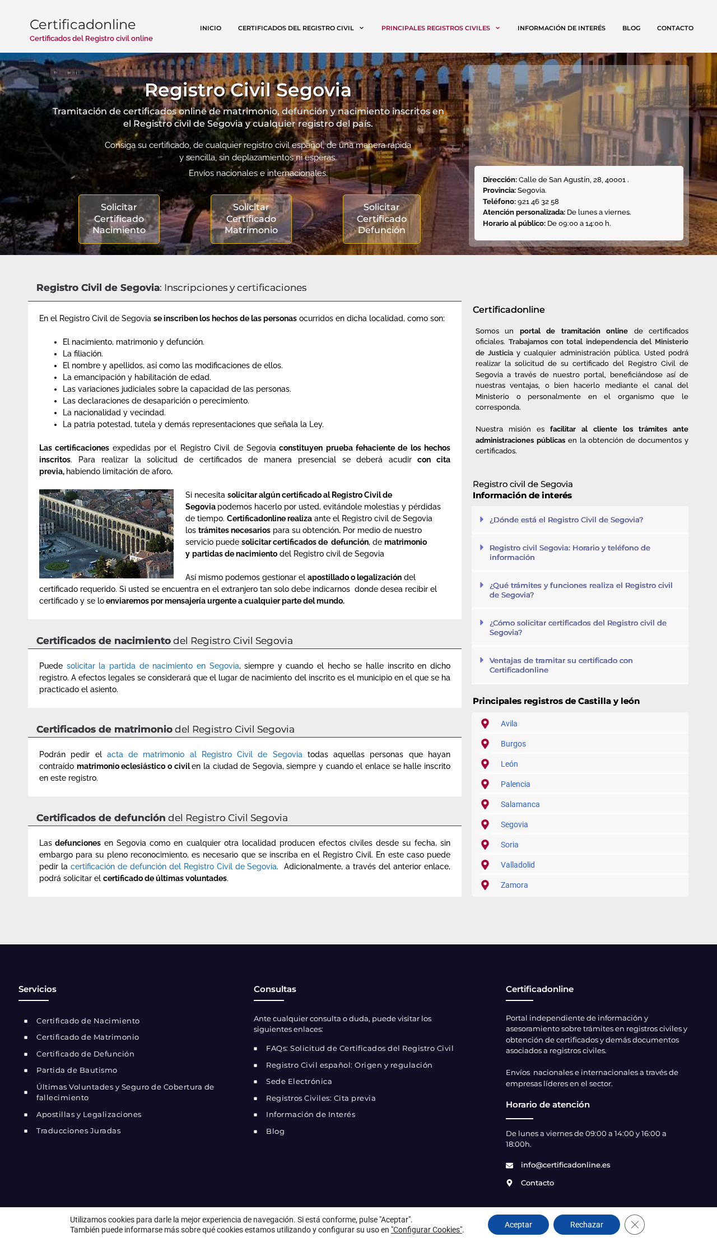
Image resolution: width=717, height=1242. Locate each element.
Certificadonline (83, 24)
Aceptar (518, 1224)
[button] (580, 520)
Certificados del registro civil (296, 28)
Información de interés (562, 28)
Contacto (675, 28)
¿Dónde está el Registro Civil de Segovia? (566, 519)
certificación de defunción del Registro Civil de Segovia (174, 866)
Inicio (210, 28)
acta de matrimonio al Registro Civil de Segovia (204, 754)
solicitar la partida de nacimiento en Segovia (153, 665)
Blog (631, 28)
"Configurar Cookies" (426, 1229)
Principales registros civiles (435, 28)
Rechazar (586, 1224)
